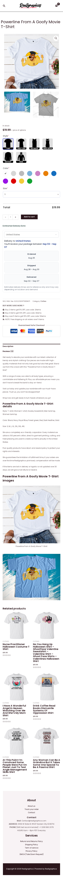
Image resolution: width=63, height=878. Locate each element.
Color (6, 168)
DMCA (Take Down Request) (32, 854)
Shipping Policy (31, 844)
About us (31, 806)
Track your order (32, 809)
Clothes (43, 301)
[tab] (31, 346)
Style (6, 135)
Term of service (31, 848)
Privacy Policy (31, 851)
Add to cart (29, 217)
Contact (31, 812)
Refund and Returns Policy (31, 841)
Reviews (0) (8, 351)
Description (8, 346)
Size (5, 188)
